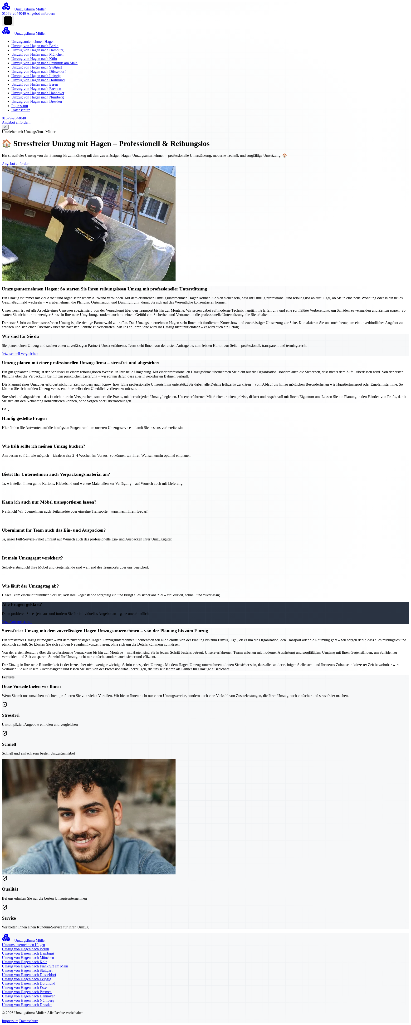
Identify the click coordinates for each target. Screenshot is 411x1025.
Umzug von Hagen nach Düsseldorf (38, 71)
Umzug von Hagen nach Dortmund (38, 80)
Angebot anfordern (41, 13)
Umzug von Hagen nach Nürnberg (37, 97)
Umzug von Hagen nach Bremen (36, 89)
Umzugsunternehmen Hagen (32, 41)
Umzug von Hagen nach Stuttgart (36, 67)
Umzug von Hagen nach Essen (34, 84)
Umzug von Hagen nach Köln (34, 59)
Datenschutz (20, 110)
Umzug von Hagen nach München (37, 54)
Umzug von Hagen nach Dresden (36, 101)
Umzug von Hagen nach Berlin (35, 46)
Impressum (19, 106)
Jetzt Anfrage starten (17, 622)
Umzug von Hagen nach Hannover (37, 93)
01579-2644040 (14, 13)
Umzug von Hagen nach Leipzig (36, 76)
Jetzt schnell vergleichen (20, 354)
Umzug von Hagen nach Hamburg (37, 50)
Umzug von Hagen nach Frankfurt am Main (44, 63)
